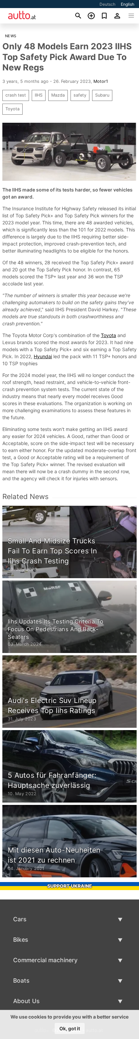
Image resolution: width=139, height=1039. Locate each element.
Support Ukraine (69, 886)
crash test (15, 95)
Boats (21, 980)
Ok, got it (69, 1028)
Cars (19, 919)
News (11, 36)
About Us (26, 1000)
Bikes (20, 939)
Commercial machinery (45, 960)
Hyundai (43, 356)
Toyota (12, 108)
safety (80, 95)
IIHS (39, 95)
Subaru (102, 95)
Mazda (58, 95)
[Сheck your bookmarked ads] (104, 15)
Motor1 (100, 81)
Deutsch (107, 4)
